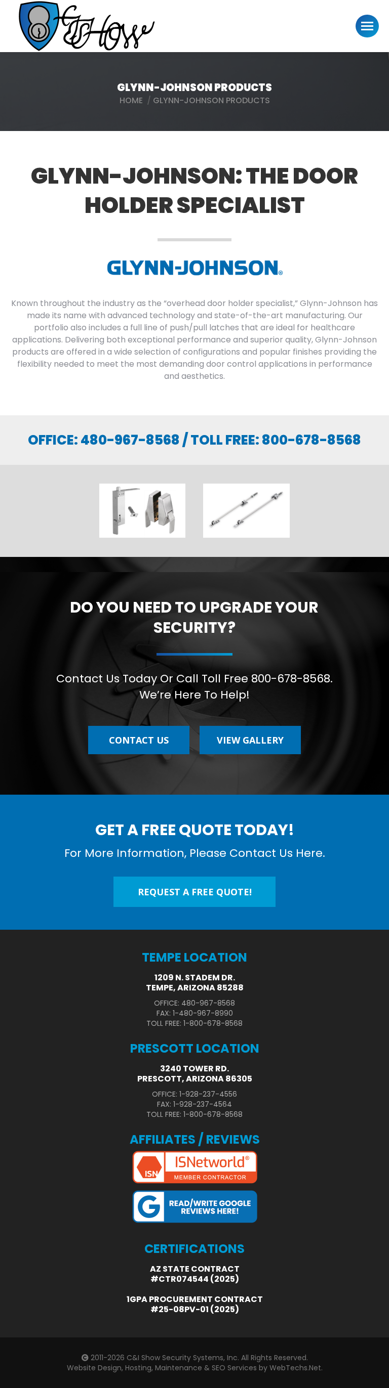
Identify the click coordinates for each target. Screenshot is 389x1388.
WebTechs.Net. (296, 1368)
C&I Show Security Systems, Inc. (183, 1358)
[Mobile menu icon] (367, 26)
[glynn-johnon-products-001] (246, 511)
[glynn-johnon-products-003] (142, 511)
